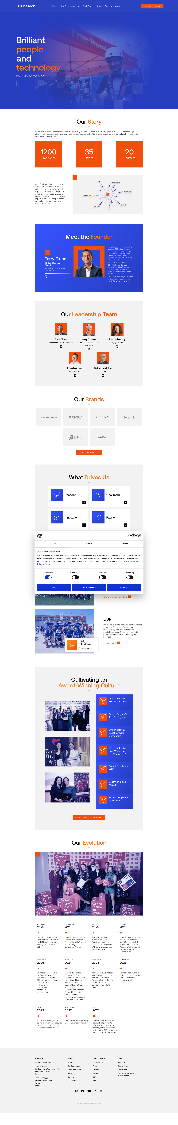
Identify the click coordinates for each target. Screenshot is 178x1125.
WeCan (95, 1080)
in (82, 1091)
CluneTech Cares (85, 6)
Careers (108, 6)
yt (88, 1091)
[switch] (75, 577)
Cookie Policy (130, 561)
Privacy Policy (43, 564)
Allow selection (89, 587)
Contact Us (120, 6)
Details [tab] (89, 544)
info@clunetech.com (43, 1062)
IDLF (94, 1077)
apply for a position (152, 6)
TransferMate (98, 1062)
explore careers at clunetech (89, 818)
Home (55, 6)
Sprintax (96, 1070)
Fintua (95, 1066)
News (99, 6)
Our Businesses (68, 6)
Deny (54, 587)
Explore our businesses (89, 452)
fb (76, 1091)
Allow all (124, 587)
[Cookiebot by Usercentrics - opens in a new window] (130, 536)
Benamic (96, 1073)
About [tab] (125, 544)
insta (101, 1090)
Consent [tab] (52, 544)
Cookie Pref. (122, 1070)
